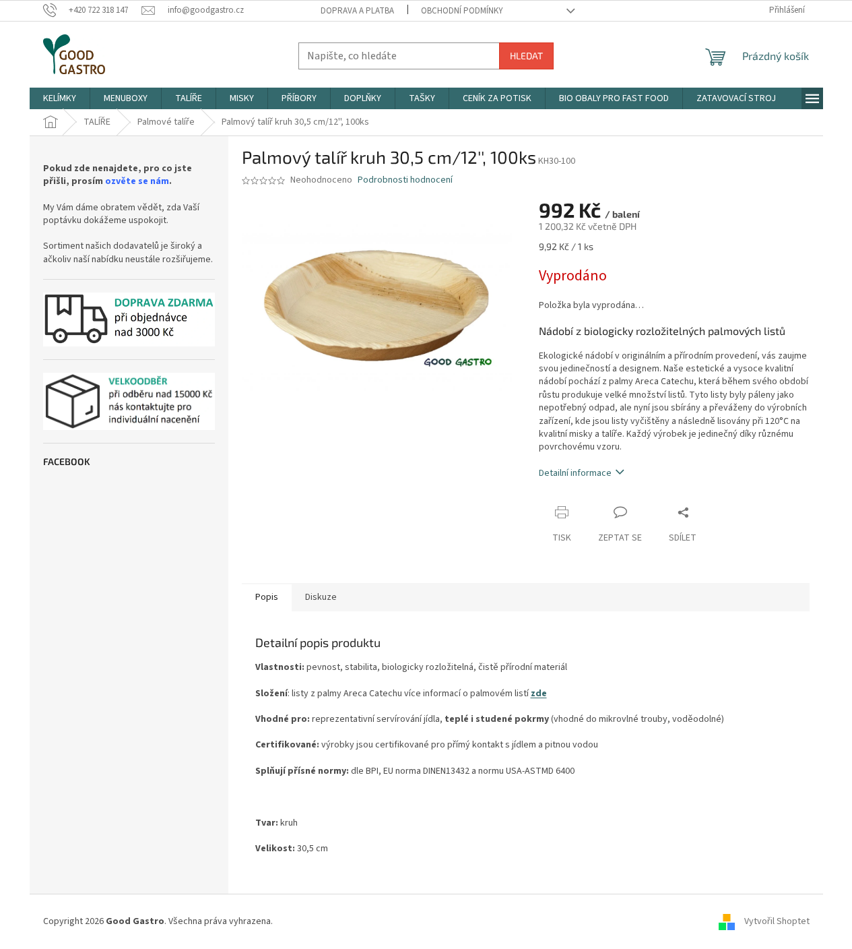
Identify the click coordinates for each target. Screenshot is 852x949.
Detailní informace (575, 473)
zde (539, 693)
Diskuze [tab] (321, 597)
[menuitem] (60, 98)
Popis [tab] (266, 597)
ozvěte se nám (137, 181)
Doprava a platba (357, 11)
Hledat (526, 55)
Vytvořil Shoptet (777, 921)
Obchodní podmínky (462, 11)
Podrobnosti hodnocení (405, 180)
